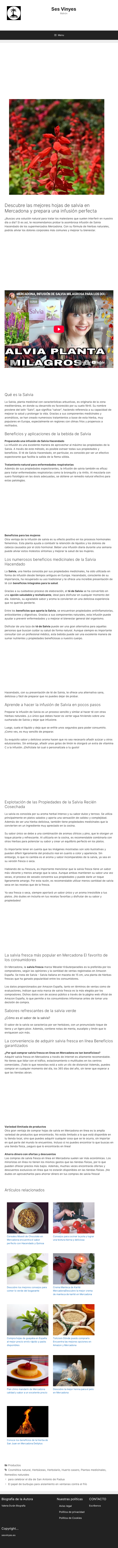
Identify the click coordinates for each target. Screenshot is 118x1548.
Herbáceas (39, 1469)
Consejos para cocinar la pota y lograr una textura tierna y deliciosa (73, 1238)
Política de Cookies (70, 1517)
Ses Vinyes (63, 9)
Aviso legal (65, 1505)
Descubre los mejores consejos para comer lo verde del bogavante (27, 1289)
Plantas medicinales (93, 1469)
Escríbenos (95, 1505)
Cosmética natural (19, 1469)
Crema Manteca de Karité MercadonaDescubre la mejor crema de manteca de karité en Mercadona (72, 1291)
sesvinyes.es (9, 1535)
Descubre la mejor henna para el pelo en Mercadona (73, 1391)
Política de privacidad (72, 1511)
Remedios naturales (17, 1474)
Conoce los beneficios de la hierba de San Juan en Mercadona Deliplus (27, 1442)
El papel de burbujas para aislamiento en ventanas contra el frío (47, 1484)
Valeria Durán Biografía (13, 1505)
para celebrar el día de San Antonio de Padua (36, 1479)
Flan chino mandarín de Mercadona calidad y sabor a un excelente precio (27, 1391)
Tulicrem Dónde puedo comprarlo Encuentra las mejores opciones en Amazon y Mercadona (72, 1342)
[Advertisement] (59, 74)
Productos (14, 1465)
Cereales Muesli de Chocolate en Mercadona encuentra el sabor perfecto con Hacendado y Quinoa (25, 1240)
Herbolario (53, 1469)
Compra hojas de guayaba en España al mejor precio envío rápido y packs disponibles (27, 1342)
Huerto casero (70, 1469)
